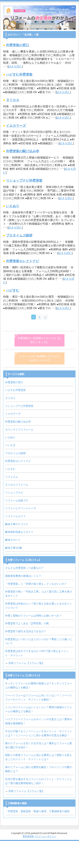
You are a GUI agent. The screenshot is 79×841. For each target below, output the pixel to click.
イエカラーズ (16, 125)
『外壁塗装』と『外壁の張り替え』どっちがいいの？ (36, 584)
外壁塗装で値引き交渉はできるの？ (25, 631)
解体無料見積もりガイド (19, 532)
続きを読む (15, 66)
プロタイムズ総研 (19, 235)
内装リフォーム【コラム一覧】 (26, 791)
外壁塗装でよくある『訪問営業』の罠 (27, 623)
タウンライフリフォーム (19, 429)
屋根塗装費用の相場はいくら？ (23, 576)
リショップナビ (14, 492)
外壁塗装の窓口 (17, 45)
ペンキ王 (10, 445)
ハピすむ (12, 290)
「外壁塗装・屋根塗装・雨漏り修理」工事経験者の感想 (37, 811)
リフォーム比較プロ (16, 500)
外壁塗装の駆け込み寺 (22, 151)
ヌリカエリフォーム (16, 484)
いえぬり (12, 206)
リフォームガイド (15, 516)
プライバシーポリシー (45, 836)
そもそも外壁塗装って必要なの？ (24, 568)
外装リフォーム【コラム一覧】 (26, 663)
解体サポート (13, 540)
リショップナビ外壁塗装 (24, 180)
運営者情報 (28, 836)
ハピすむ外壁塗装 (19, 74)
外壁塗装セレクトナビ (22, 261)
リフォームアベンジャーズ (20, 508)
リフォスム (11, 477)
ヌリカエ (12, 100)
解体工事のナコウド (16, 524)
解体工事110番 (13, 548)
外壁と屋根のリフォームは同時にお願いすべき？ (33, 615)
